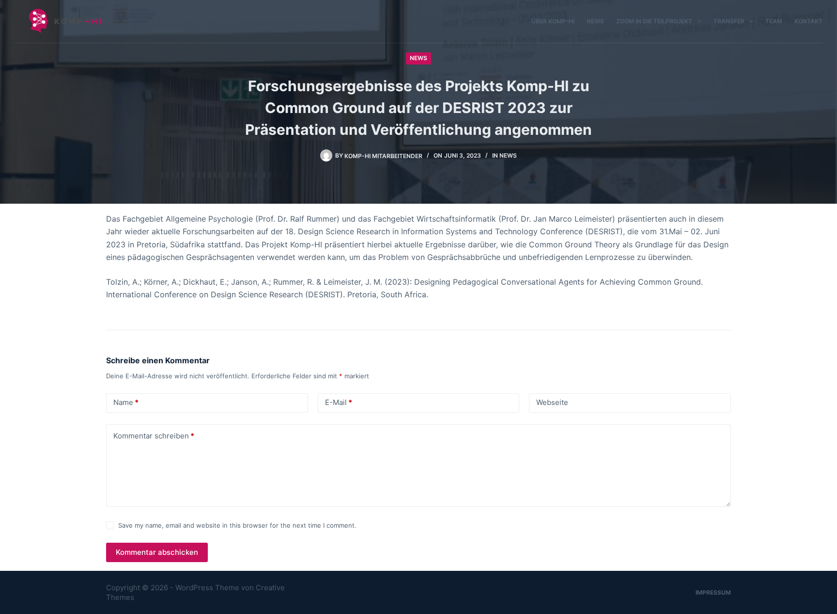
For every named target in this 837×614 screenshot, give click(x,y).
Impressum (713, 592)
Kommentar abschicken (157, 552)
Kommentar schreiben (153, 435)
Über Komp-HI (552, 21)
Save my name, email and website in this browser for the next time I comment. (237, 525)
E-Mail (338, 402)
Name (126, 402)
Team (773, 21)
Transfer (728, 21)
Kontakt (808, 21)
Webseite (552, 402)
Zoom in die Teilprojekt (654, 21)
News (595, 21)
